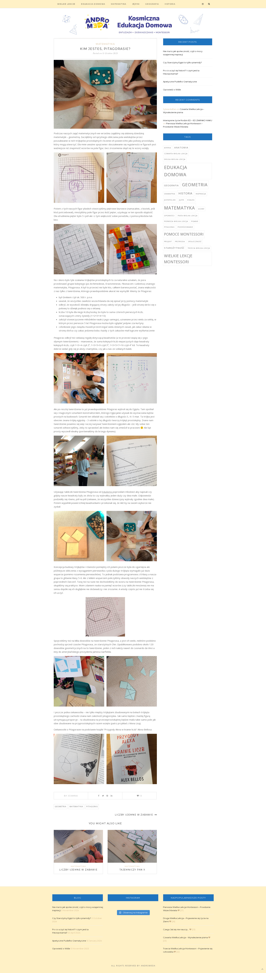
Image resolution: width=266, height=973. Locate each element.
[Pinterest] (107, 795)
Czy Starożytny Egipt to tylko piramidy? (182, 62)
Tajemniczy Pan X (132, 869)
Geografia (152, 4)
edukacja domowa (175, 171)
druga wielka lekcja (174, 159)
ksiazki (191, 200)
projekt (168, 241)
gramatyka (169, 194)
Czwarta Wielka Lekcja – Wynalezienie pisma (185, 937)
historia (185, 193)
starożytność (174, 247)
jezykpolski (170, 200)
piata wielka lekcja (187, 216)
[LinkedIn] (111, 795)
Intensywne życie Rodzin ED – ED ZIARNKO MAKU (187, 120)
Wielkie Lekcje (66, 4)
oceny (201, 209)
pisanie (194, 221)
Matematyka (118, 4)
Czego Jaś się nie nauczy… (176, 929)
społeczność (195, 241)
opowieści (169, 216)
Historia (170, 4)
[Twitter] (103, 795)
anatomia (181, 147)
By (71, 795)
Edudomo (107, 491)
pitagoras (92, 806)
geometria (60, 806)
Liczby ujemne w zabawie (134, 814)
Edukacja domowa (93, 4)
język (181, 200)
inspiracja (201, 194)
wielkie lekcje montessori (178, 258)
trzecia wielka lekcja (199, 248)
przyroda (180, 241)
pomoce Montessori (184, 234)
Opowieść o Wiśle (172, 89)
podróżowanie (185, 227)
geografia (171, 185)
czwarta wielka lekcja (175, 154)
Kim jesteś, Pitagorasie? (105, 49)
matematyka (76, 806)
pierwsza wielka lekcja (176, 221)
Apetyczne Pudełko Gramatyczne (180, 81)
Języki (136, 4)
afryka (167, 148)
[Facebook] (99, 795)
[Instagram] (202, 4)
